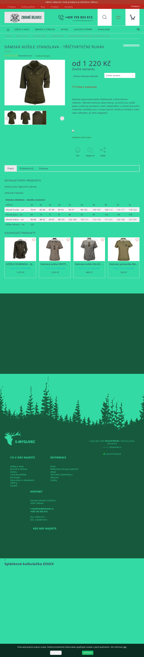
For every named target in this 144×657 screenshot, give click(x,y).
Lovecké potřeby (18, 474)
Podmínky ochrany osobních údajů (64, 470)
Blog (43, 6)
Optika (13, 472)
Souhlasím (88, 653)
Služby (53, 480)
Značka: (43, 56)
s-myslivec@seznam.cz (42, 508)
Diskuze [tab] (43, 168)
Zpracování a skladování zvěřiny (22, 481)
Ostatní (14, 485)
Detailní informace (81, 137)
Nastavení (56, 653)
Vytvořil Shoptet (113, 454)
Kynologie (15, 477)
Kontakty (69, 6)
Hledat (107, 17)
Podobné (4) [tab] (26, 168)
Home (9, 29)
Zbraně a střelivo (18, 469)
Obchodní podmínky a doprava (61, 476)
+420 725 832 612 (39, 511)
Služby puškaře (28, 6)
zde (124, 647)
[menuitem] (22, 29)
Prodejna (11, 6)
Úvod (52, 466)
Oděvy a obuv (17, 466)
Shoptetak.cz (115, 447)
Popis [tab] (11, 168)
